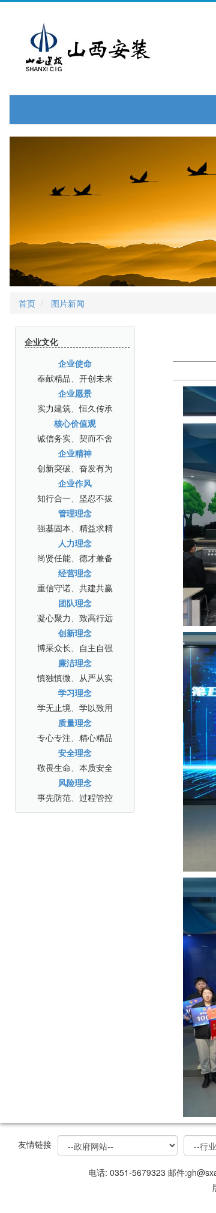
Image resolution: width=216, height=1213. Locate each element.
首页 (27, 303)
